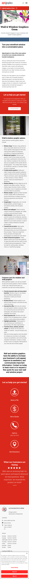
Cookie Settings (14, 567)
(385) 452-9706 (14, 435)
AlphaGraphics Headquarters (16, 514)
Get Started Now (14, 108)
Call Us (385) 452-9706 (9, 520)
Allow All (14, 576)
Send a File (14, 400)
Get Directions (14, 452)
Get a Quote (14, 416)
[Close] (27, 553)
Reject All (14, 571)
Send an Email (7, 523)
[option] (14, 490)
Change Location (13, 512)
